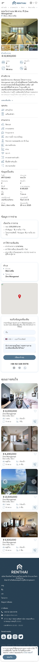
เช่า (2, 594)
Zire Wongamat (12, 277)
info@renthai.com (10, 615)
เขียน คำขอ (19, 357)
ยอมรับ (9, 657)
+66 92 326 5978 (20, 364)
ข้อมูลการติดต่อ (6, 602)
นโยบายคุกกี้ (27, 653)
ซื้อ (2, 590)
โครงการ (4, 598)
